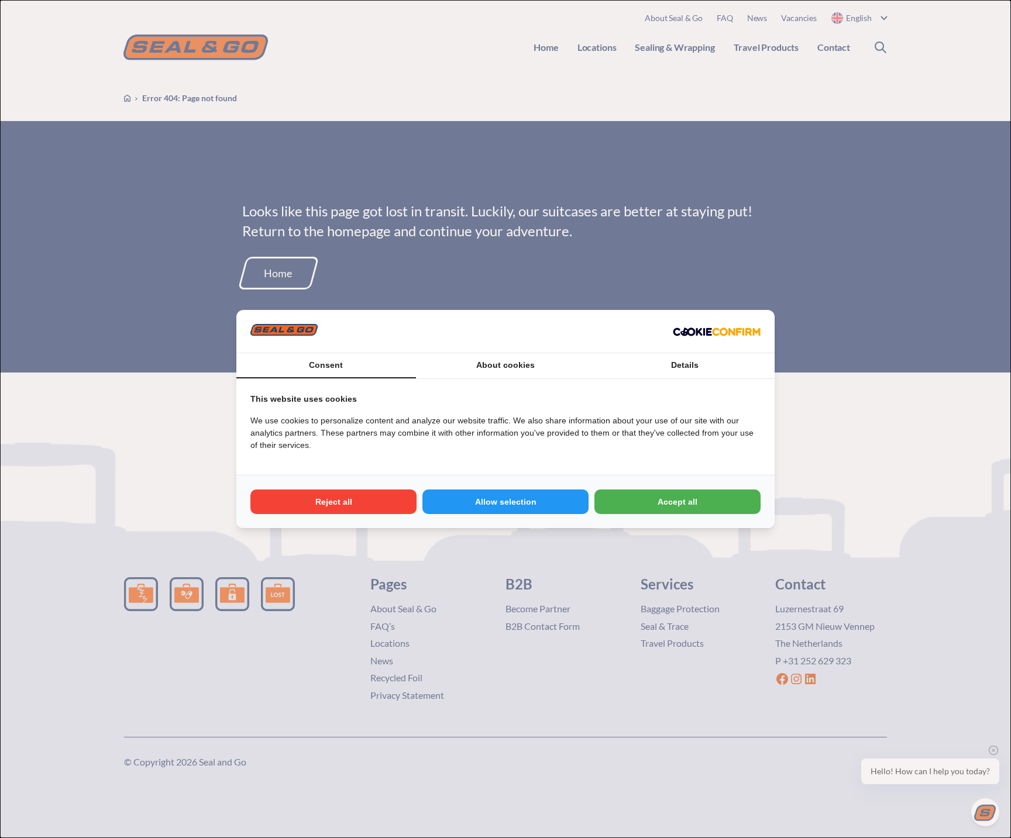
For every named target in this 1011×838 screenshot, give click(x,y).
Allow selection (506, 501)
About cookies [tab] (505, 365)
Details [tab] (685, 365)
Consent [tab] (326, 365)
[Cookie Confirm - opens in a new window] (717, 331)
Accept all (677, 501)
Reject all (333, 501)
